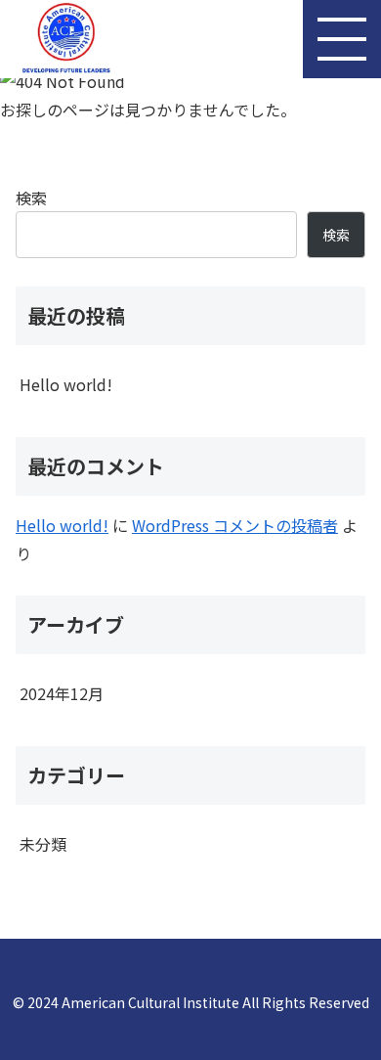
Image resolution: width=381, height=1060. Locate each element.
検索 (31, 197)
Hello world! (66, 384)
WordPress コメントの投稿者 (235, 525)
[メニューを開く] (342, 39)
